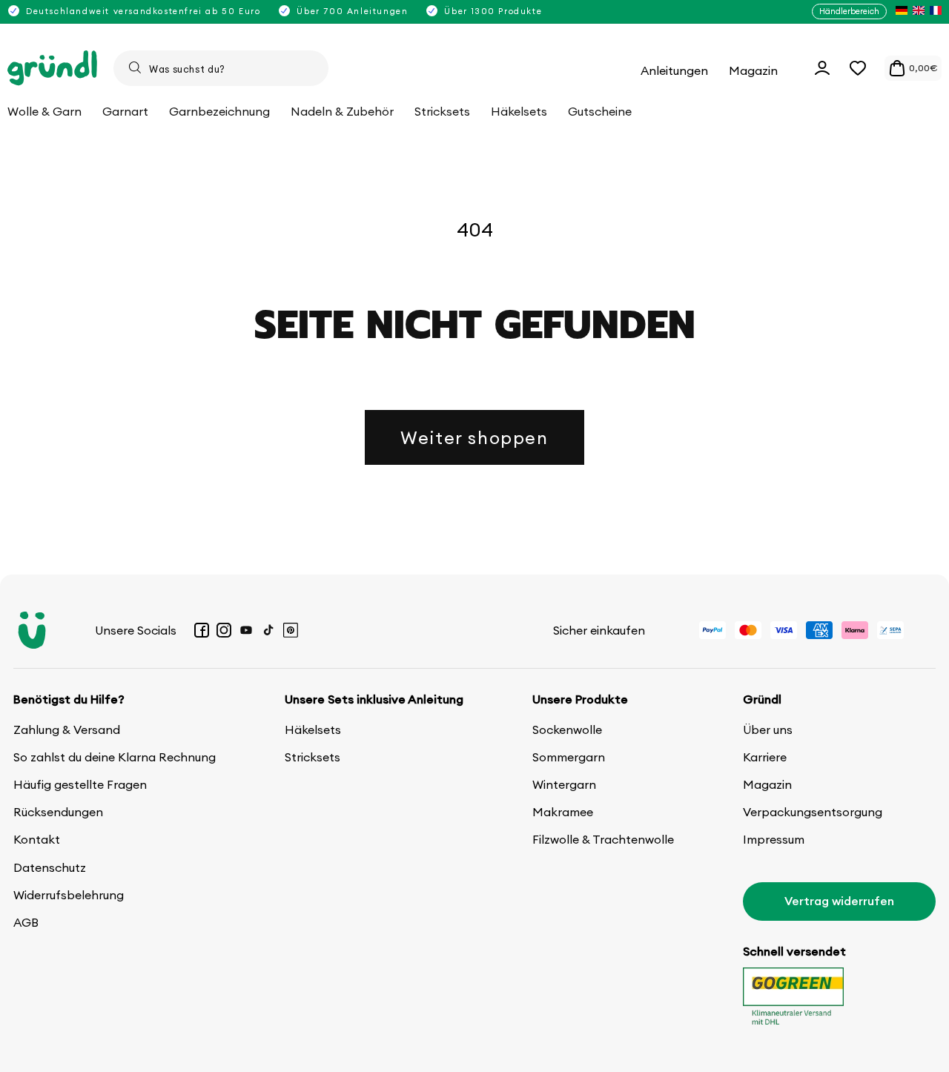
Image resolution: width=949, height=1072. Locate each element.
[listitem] (901, 11)
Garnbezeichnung (219, 111)
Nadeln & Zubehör (342, 111)
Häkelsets (313, 729)
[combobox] (220, 68)
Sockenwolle (567, 729)
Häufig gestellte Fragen (80, 784)
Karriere (765, 757)
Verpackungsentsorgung (812, 811)
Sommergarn (568, 757)
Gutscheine (600, 111)
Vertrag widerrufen (839, 900)
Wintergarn (564, 784)
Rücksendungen (58, 811)
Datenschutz (49, 867)
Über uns (768, 729)
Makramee (562, 811)
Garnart (125, 111)
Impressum (773, 839)
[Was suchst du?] (135, 67)
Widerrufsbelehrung (68, 894)
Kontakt (36, 839)
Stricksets (312, 757)
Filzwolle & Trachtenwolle (603, 839)
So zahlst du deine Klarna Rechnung (114, 757)
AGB (26, 922)
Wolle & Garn (44, 111)
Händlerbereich (849, 11)
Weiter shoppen (474, 437)
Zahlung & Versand (66, 729)
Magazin (767, 784)
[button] (858, 68)
